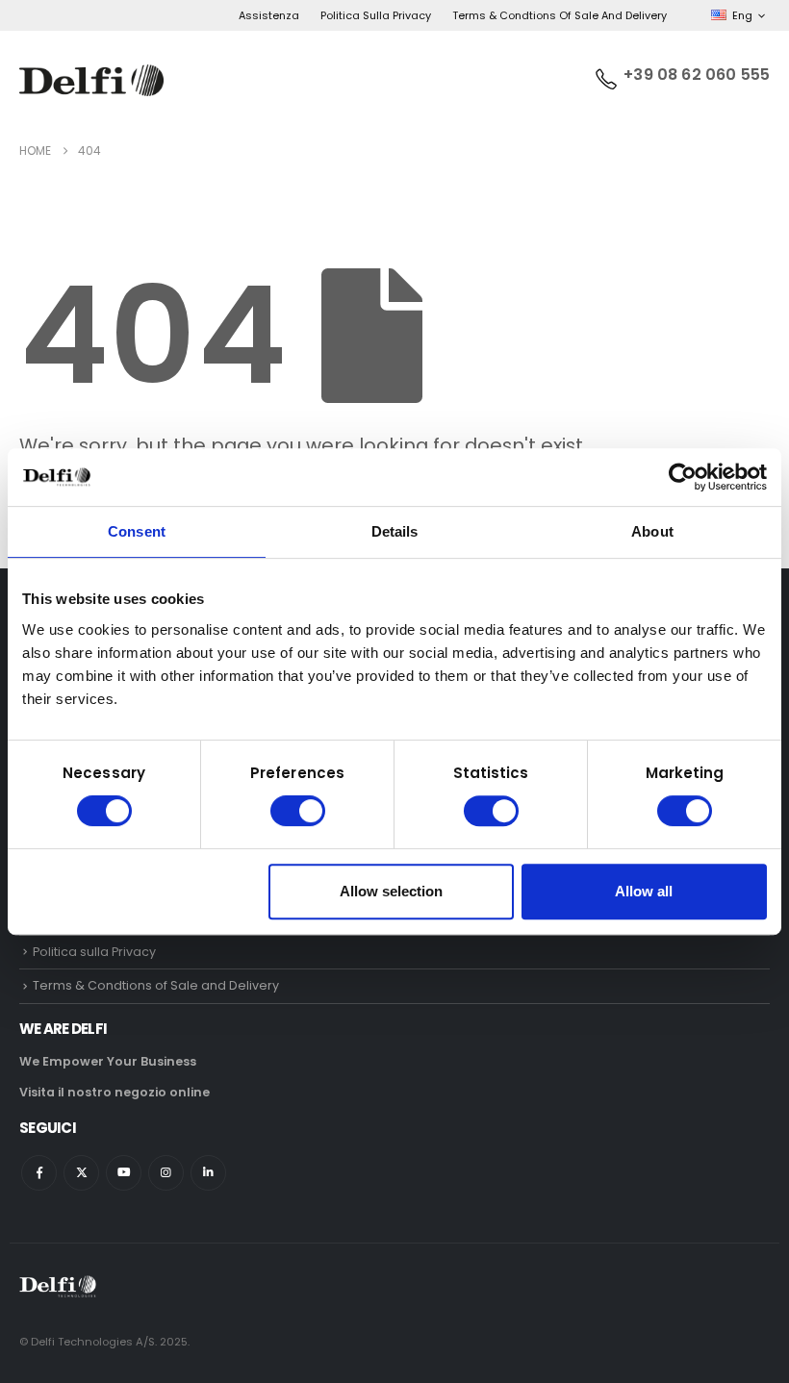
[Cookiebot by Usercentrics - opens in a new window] (682, 477)
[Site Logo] (91, 80)
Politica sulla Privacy (375, 15)
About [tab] (652, 531)
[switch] (297, 810)
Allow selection (391, 891)
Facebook (39, 1173)
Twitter (81, 1173)
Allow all (644, 891)
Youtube (123, 1173)
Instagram (166, 1173)
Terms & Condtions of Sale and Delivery (559, 15)
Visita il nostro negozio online (114, 1092)
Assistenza (269, 15)
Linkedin (208, 1173)
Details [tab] (395, 531)
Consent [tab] (136, 531)
